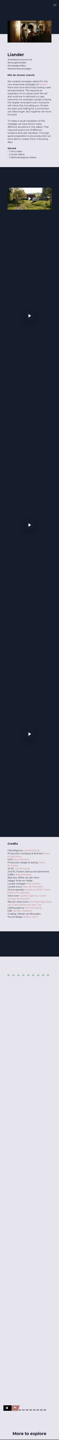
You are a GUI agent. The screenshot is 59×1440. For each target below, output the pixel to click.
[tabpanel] (10, 1191)
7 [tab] (38, 1410)
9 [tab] (45, 1410)
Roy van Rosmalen (33, 886)
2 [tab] (20, 1410)
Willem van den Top (30, 904)
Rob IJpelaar (34, 883)
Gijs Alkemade (37, 901)
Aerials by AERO (34, 889)
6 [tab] (34, 1410)
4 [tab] (27, 1410)
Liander (43, 84)
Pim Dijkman (23, 892)
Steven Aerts (31, 917)
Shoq (37, 850)
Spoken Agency (28, 895)
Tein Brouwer (22, 868)
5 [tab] (31, 1410)
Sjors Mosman (21, 859)
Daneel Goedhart (22, 911)
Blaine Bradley (23, 874)
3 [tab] (23, 1410)
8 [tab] (41, 1410)
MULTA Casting (33, 907)
